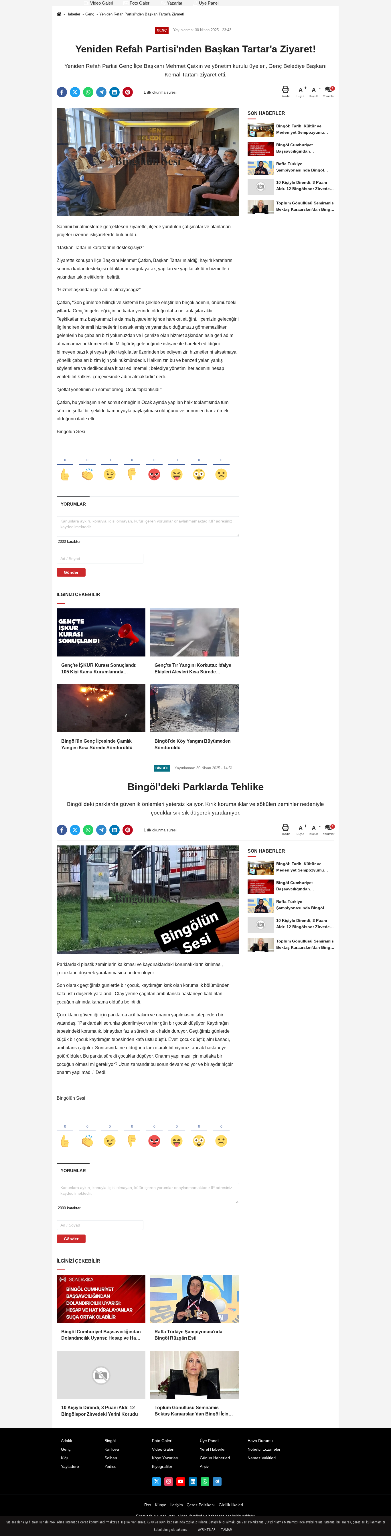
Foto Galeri (139, 3)
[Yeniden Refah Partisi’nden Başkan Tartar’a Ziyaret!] (148, 161)
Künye (160, 1505)
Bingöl (110, 1441)
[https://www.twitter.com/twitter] (156, 1481)
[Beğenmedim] (132, 464)
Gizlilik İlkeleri (231, 1505)
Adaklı (66, 1441)
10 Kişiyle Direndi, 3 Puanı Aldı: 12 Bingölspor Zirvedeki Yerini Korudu (99, 1410)
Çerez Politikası (201, 1505)
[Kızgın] (154, 464)
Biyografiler (162, 1466)
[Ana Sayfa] (59, 15)
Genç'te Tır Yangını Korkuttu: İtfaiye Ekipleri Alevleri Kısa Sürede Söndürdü (193, 669)
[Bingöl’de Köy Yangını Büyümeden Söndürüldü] (194, 708)
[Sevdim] (109, 464)
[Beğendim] (65, 464)
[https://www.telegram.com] (217, 1481)
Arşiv (204, 1466)
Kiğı (64, 1458)
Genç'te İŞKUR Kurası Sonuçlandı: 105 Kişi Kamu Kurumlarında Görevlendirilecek (99, 669)
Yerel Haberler (213, 1449)
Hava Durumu (260, 1441)
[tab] (73, 504)
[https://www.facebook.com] (180, 1481)
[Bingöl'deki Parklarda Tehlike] (148, 899)
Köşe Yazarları (165, 1458)
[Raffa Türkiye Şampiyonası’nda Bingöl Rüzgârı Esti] (194, 1299)
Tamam (226, 1530)
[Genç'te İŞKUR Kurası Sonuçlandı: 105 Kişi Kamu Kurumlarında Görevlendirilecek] (101, 632)
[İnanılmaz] (199, 464)
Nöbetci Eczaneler (264, 1449)
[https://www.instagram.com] (168, 1481)
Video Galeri (101, 3)
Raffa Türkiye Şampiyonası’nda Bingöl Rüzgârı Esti (188, 1334)
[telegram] (101, 92)
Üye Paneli (208, 3)
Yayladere (70, 1466)
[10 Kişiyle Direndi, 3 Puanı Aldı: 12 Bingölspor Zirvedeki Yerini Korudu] (101, 1375)
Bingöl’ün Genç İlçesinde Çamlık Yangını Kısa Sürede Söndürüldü (97, 744)
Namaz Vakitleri (262, 1458)
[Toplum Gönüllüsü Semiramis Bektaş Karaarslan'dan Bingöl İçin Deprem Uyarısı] (194, 1375)
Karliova (111, 1449)
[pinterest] (128, 92)
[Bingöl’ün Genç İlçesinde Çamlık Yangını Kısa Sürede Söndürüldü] (101, 708)
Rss (147, 1505)
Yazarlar (174, 3)
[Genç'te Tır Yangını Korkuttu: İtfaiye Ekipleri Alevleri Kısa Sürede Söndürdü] (194, 632)
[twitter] (75, 92)
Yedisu (110, 1466)
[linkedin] (114, 92)
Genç (89, 14)
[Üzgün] (221, 464)
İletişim (176, 1505)
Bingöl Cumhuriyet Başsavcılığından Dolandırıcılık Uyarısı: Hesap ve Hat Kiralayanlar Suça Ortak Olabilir (101, 1335)
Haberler (73, 14)
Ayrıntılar (206, 1530)
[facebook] (62, 92)
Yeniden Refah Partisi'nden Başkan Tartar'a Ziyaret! (141, 14)
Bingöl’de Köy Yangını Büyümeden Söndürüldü (193, 744)
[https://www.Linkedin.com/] (193, 1481)
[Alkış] (87, 464)
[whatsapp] (88, 92)
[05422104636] (205, 1481)
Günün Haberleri (215, 1458)
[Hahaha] (176, 464)
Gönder (71, 572)
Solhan (110, 1458)
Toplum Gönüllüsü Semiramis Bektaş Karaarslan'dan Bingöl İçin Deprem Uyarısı (191, 1411)
